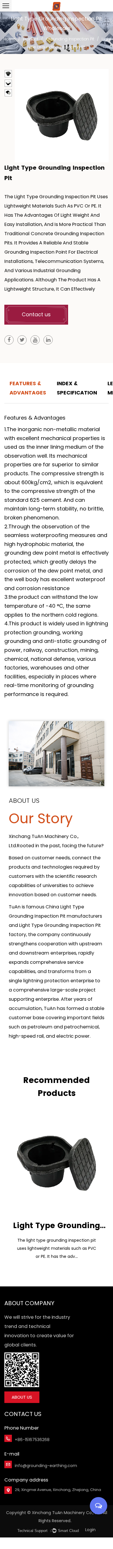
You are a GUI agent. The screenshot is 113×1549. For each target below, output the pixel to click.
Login (90, 1530)
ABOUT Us (22, 1397)
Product (30, 39)
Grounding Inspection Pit (70, 39)
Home (9, 39)
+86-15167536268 (32, 1440)
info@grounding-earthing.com (46, 1465)
